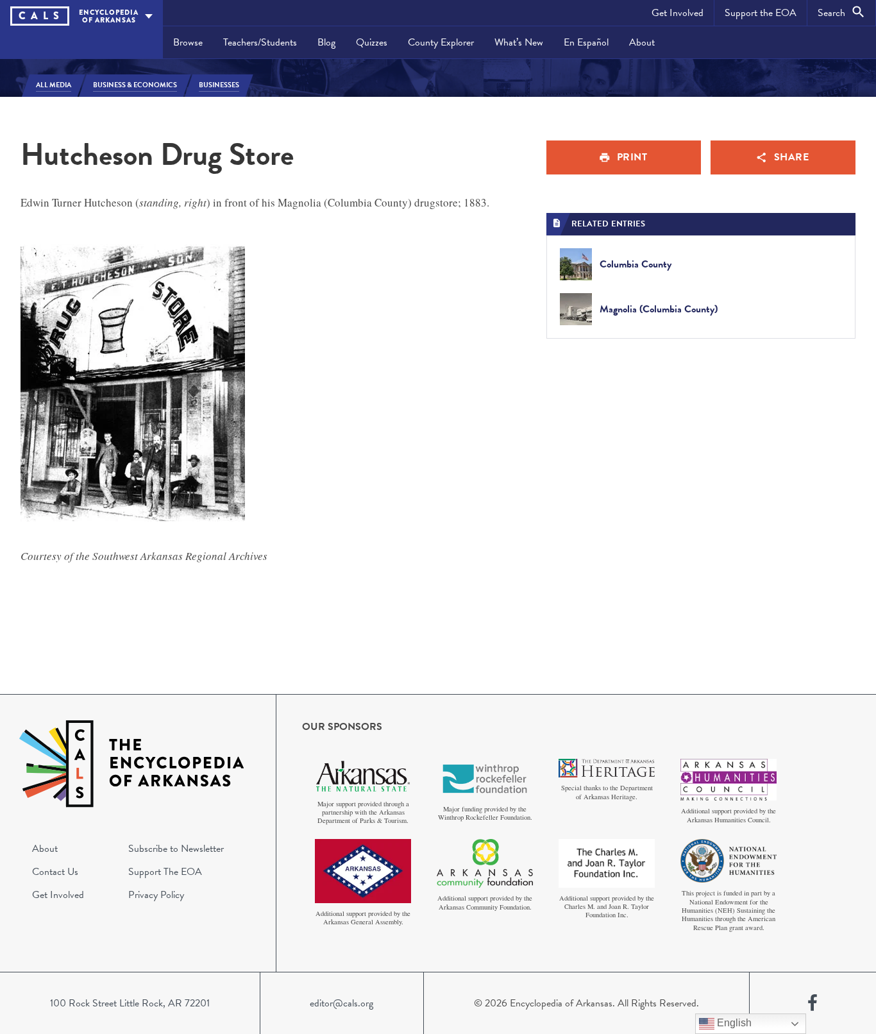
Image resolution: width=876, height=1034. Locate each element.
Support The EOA (165, 871)
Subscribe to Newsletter (176, 848)
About (642, 42)
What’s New (518, 42)
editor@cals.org (341, 1003)
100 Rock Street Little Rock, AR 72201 (130, 1003)
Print (632, 157)
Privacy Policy (156, 895)
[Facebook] (812, 1003)
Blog (326, 42)
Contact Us (55, 871)
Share (791, 157)
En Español (586, 42)
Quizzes (371, 42)
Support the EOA (760, 13)
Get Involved (677, 13)
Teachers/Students (260, 42)
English (733, 1022)
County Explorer (441, 42)
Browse (188, 42)
